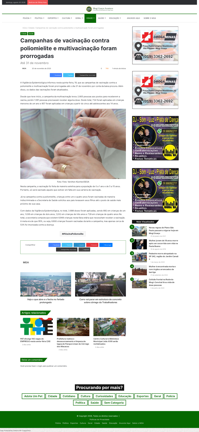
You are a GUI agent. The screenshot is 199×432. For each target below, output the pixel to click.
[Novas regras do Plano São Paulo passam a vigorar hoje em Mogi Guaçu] (139, 231)
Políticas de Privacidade (99, 419)
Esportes (52, 18)
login (40, 366)
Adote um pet (33, 396)
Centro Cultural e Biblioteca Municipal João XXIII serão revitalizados (106, 341)
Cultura (66, 18)
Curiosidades (104, 396)
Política (39, 18)
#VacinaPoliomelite (73, 233)
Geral (78, 18)
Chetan (15, 430)
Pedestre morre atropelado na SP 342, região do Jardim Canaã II (163, 256)
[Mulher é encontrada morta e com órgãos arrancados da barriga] (139, 270)
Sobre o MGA (150, 18)
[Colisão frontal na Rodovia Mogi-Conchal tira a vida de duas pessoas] (139, 283)
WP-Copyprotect (25, 430)
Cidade (89, 18)
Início (24, 28)
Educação (114, 18)
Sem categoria (114, 402)
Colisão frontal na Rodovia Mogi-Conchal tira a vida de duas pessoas (161, 282)
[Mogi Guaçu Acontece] (99, 9)
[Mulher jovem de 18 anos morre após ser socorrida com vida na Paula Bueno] (139, 244)
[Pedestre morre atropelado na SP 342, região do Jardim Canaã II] (139, 257)
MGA (24, 68)
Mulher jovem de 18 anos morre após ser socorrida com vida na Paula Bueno (163, 243)
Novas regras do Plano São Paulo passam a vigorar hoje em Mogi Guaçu (163, 230)
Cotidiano (69, 396)
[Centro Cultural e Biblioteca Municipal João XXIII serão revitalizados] (109, 327)
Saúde (101, 18)
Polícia (26, 18)
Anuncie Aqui (133, 18)
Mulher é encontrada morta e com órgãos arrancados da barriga (162, 269)
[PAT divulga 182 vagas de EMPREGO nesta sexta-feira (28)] (36, 327)
